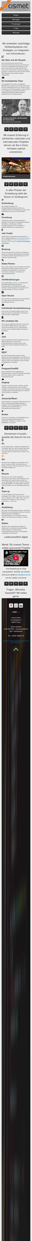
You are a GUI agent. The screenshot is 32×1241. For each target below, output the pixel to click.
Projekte (17, 20)
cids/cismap (20, 238)
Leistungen (16, 24)
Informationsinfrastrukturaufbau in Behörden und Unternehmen (15, 240)
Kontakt (16, 33)
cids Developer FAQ (16, 642)
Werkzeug (27, 238)
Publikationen (15, 283)
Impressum (6, 641)
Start (16, 15)
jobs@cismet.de (24, 574)
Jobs (16, 28)
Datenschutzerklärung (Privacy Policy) (19, 641)
